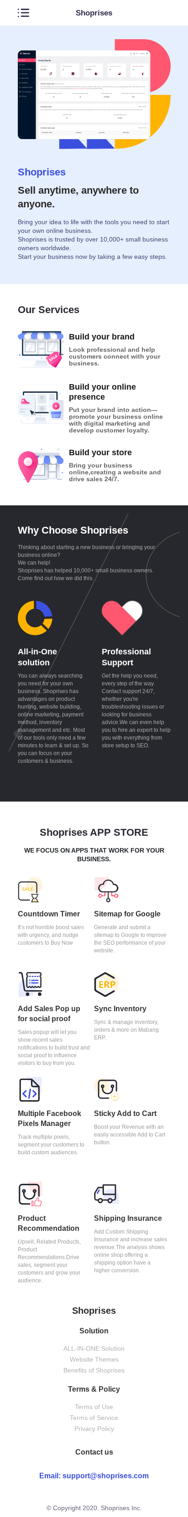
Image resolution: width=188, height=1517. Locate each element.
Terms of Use (94, 1406)
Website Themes (94, 1359)
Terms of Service (94, 1417)
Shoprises (94, 13)
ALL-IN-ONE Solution (94, 1348)
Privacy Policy (94, 1428)
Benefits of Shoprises (94, 1370)
